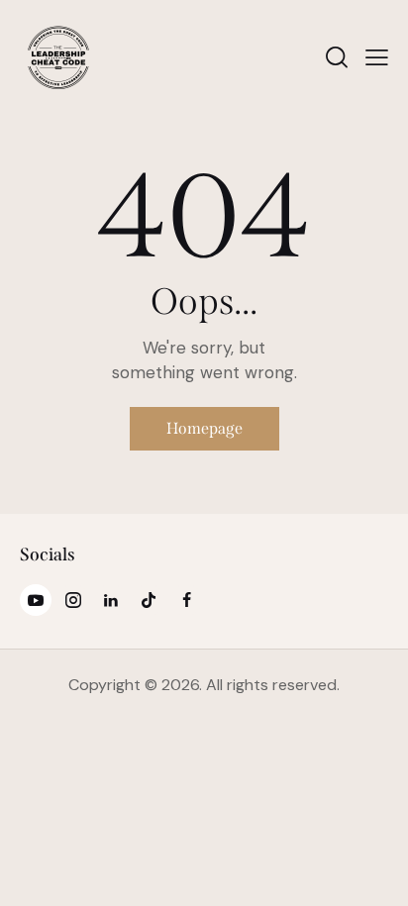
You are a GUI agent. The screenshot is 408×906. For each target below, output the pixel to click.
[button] (376, 57)
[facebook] (186, 600)
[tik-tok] (148, 600)
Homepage (204, 428)
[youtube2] (35, 600)
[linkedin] (111, 600)
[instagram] (73, 600)
